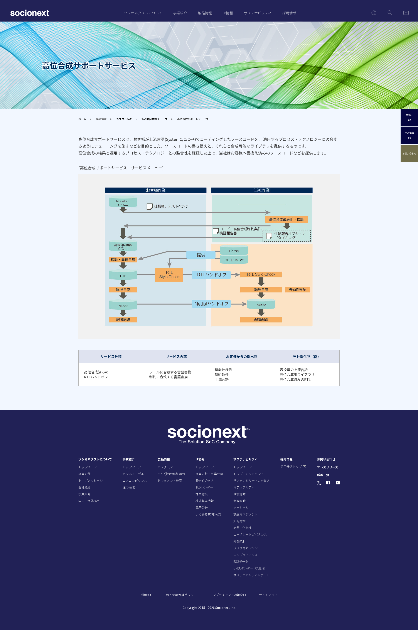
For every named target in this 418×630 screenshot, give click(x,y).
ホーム (82, 119)
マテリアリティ (244, 487)
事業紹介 (180, 12)
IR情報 (228, 12)
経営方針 (84, 474)
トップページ (87, 467)
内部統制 (239, 541)
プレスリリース (327, 467)
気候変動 (239, 501)
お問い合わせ (409, 153)
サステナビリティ (257, 12)
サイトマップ (268, 595)
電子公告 (202, 507)
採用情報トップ (291, 466)
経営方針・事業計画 (209, 474)
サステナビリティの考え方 (251, 480)
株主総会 (202, 494)
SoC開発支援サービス (154, 119)
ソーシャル (241, 507)
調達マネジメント (245, 514)
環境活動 (239, 494)
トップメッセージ (90, 480)
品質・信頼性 (242, 528)
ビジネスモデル (133, 474)
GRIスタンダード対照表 (249, 568)
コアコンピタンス (135, 480)
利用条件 (147, 595)
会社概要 (84, 487)
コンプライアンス (245, 555)
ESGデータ (240, 561)
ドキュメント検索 (170, 480)
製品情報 (205, 12)
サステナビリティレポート (251, 575)
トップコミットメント (248, 474)
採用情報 (289, 12)
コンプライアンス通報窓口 (228, 595)
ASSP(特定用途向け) (171, 474)
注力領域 (129, 487)
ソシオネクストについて (143, 12)
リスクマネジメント (247, 548)
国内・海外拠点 (89, 501)
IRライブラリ (204, 480)
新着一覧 (323, 475)
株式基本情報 (205, 501)
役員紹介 (84, 494)
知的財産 (239, 521)
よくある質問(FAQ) (208, 514)
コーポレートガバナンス (250, 534)
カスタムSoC (124, 119)
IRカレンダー (204, 487)
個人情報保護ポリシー (181, 595)
